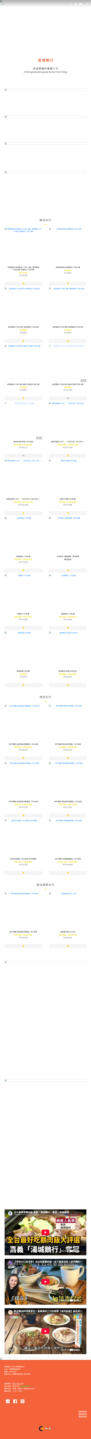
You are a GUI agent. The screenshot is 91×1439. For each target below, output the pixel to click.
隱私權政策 (83, 1416)
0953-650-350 (17, 1383)
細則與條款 (83, 1411)
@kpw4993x (25, 1386)
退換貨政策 (83, 1414)
